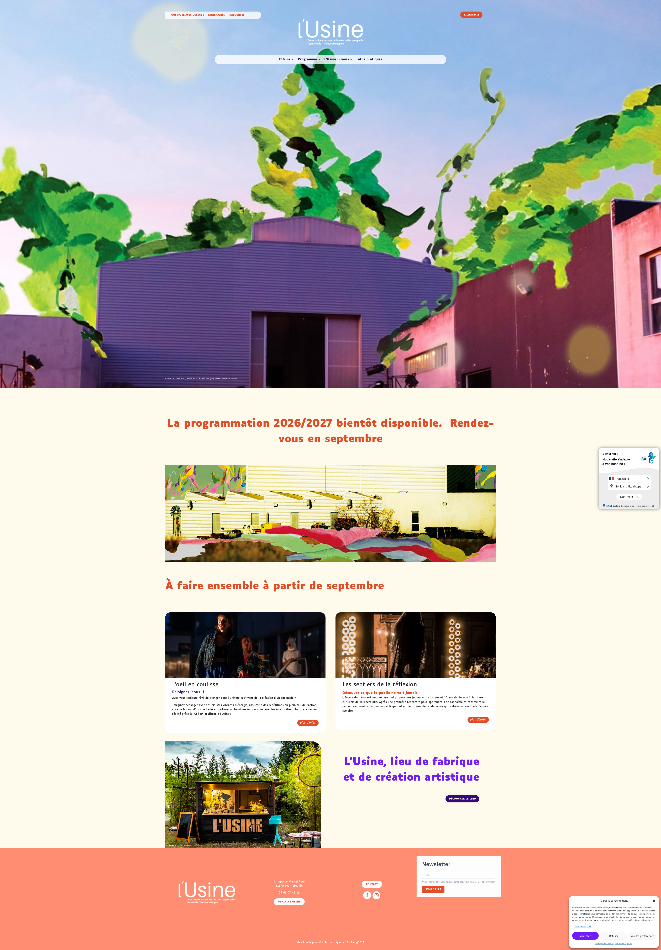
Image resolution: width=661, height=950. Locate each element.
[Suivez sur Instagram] (376, 895)
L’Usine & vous (336, 59)
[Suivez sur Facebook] (367, 895)
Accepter (585, 936)
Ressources (236, 15)
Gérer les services (582, 926)
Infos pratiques (369, 59)
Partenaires (216, 15)
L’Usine (285, 59)
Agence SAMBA (344, 943)
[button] (654, 900)
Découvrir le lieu (462, 799)
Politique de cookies (604, 943)
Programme (307, 59)
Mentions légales (623, 943)
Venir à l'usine (289, 902)
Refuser (613, 936)
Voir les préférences (642, 936)
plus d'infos (308, 722)
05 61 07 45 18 (289, 892)
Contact (372, 884)
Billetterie (471, 15)
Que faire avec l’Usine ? (187, 15)
